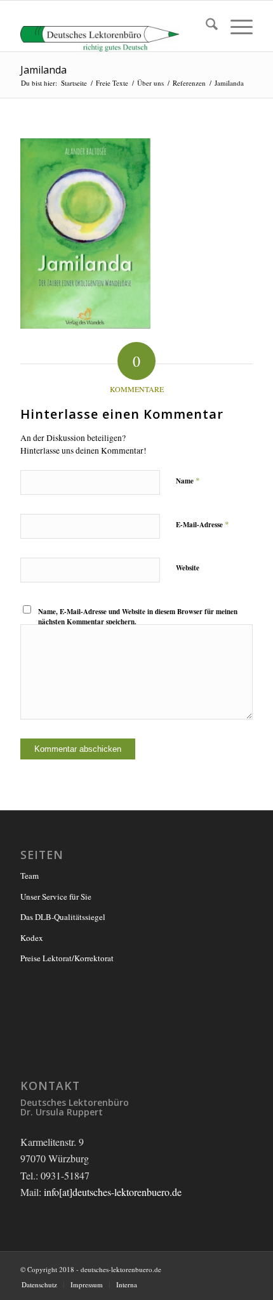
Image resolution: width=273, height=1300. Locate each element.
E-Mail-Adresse (202, 524)
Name (188, 480)
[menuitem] (205, 26)
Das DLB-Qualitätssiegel (62, 916)
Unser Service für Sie (55, 896)
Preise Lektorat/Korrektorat (67, 958)
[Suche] (205, 26)
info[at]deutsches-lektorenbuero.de (113, 1191)
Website (187, 568)
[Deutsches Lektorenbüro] (113, 26)
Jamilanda (43, 70)
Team (29, 875)
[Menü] (235, 26)
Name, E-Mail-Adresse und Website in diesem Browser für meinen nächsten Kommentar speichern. (137, 617)
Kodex (31, 937)
